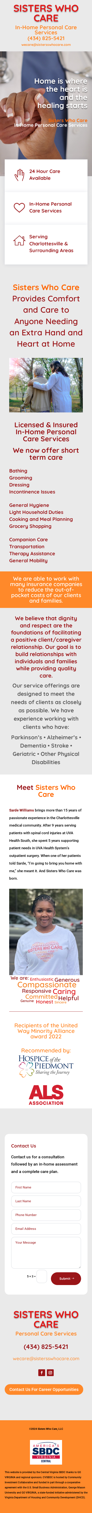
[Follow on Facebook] (41, 1372)
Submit (64, 1279)
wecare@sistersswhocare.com (46, 44)
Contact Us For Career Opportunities (44, 1389)
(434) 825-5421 (46, 38)
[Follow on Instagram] (50, 1372)
